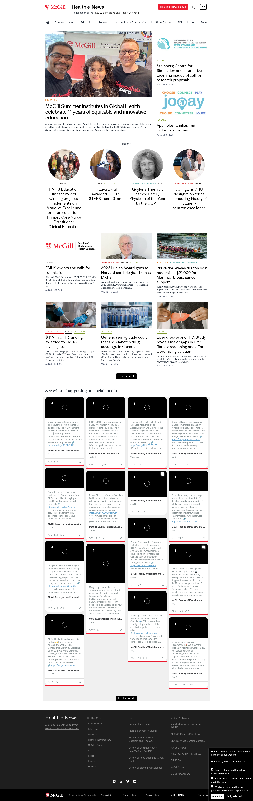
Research (104, 22)
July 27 (92, 530)
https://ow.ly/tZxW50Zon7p (64, 665)
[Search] (193, 7)
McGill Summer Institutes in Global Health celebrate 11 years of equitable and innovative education (95, 111)
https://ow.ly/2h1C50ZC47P (143, 445)
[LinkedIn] (134, 781)
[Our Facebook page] (114, 781)
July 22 (174, 604)
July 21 (133, 650)
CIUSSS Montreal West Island (187, 734)
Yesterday (93, 457)
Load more (124, 376)
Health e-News (88, 7)
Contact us (203, 795)
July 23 (51, 601)
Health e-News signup (173, 6)
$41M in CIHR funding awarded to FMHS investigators (64, 342)
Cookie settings (178, 795)
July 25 (133, 504)
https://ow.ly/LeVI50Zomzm (61, 507)
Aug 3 (174, 457)
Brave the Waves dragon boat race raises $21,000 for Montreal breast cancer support (182, 275)
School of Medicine (139, 724)
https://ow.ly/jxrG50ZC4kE (61, 445)
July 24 (133, 577)
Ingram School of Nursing (143, 730)
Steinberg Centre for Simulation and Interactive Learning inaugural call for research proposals (179, 73)
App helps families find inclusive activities (176, 127)
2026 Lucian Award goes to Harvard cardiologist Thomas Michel (126, 272)
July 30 (51, 527)
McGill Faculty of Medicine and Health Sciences (65, 450)
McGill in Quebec (161, 22)
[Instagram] (121, 781)
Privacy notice (129, 795)
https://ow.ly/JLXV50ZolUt (143, 565)
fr (203, 7)
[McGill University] (57, 7)
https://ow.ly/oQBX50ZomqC (186, 439)
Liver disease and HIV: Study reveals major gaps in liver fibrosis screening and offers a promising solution (181, 344)
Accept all (217, 796)
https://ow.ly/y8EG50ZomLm (103, 513)
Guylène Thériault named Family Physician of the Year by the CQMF (147, 196)
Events (205, 22)
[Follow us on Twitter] (127, 781)
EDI (179, 22)
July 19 (174, 677)
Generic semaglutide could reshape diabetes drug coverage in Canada (124, 342)
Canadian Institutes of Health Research (106, 619)
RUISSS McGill (178, 747)
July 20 (51, 674)
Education (87, 22)
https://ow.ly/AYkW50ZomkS (62, 586)
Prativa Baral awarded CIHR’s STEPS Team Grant (106, 194)
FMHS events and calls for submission (67, 270)
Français (92, 766)
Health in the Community (131, 22)
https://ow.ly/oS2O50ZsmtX (185, 521)
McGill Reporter (179, 767)
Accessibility (106, 795)
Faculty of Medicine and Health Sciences (116, 12)
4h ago (51, 454)
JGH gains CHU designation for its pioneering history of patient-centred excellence (189, 198)
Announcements (65, 22)
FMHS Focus (177, 760)
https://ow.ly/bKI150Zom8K (146, 633)
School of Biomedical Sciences (145, 767)
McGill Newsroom (180, 773)
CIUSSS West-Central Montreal (187, 740)
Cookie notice (152, 795)
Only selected (234, 796)
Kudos (191, 22)
